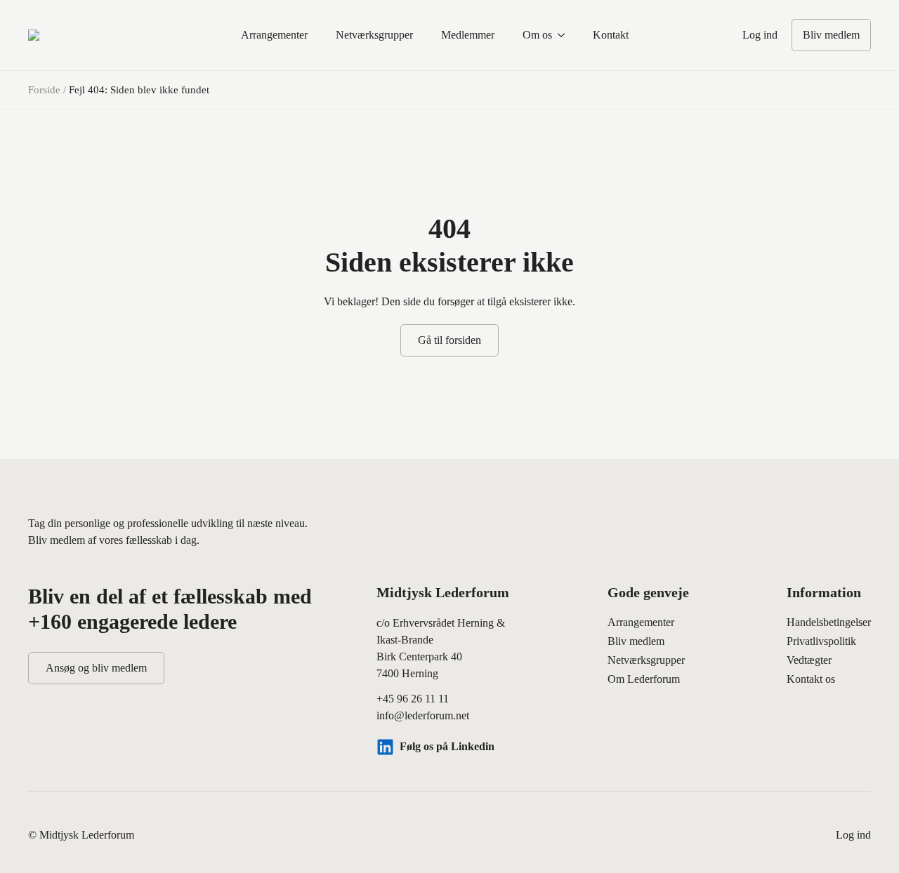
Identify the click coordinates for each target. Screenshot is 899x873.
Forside (44, 89)
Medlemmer (467, 35)
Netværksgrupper (374, 35)
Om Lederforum (644, 679)
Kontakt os (811, 679)
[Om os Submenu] (565, 35)
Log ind (759, 35)
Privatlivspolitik (821, 641)
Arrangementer (274, 35)
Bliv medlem (636, 641)
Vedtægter (809, 660)
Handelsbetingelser (829, 622)
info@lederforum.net (422, 715)
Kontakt (611, 35)
